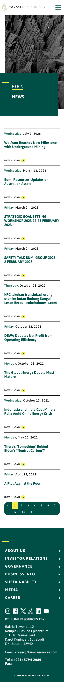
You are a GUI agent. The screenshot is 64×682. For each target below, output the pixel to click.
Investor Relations (26, 558)
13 (23, 511)
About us (15, 550)
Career (12, 597)
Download (12, 160)
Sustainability (21, 582)
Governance (19, 566)
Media (11, 589)
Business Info (20, 574)
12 (15, 511)
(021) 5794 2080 (27, 660)
